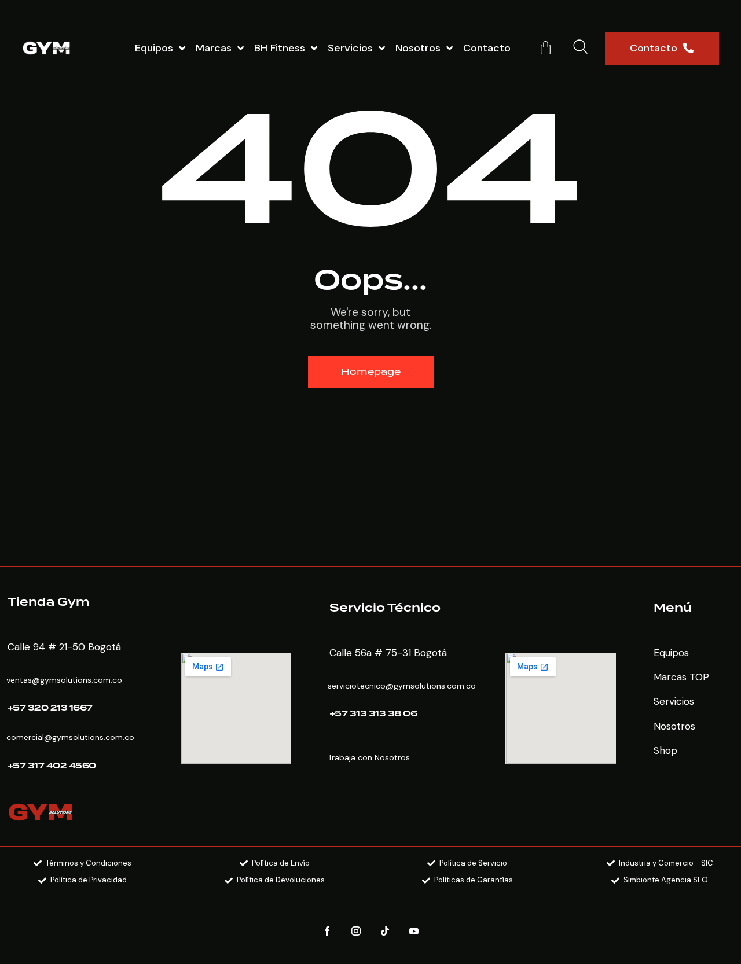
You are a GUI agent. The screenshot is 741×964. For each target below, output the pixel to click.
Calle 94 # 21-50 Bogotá (64, 647)
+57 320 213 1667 (50, 708)
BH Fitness (279, 48)
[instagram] (356, 931)
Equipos (154, 48)
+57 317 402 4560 (52, 766)
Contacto (487, 48)
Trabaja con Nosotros (369, 757)
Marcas (214, 48)
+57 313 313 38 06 (373, 714)
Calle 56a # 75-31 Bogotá (388, 652)
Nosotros (418, 48)
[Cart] (545, 48)
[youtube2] (414, 931)
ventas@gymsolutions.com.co (64, 680)
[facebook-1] (327, 931)
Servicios (350, 48)
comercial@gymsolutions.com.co (70, 737)
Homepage (371, 372)
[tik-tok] (385, 931)
